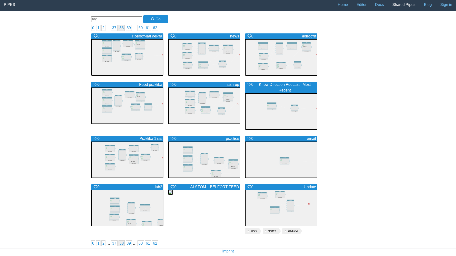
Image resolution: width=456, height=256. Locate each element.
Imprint (228, 251)
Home (343, 5)
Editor (361, 5)
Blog (428, 5)
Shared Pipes (403, 5)
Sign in (446, 5)
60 (140, 28)
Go (158, 19)
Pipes (9, 5)
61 (148, 28)
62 (155, 28)
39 (129, 28)
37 (114, 28)
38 (121, 28)
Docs (379, 5)
